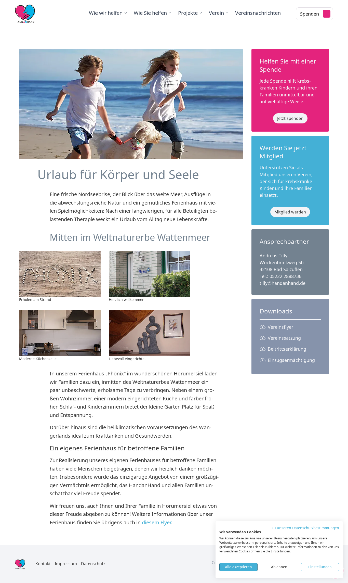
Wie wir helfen (106, 12)
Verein (216, 12)
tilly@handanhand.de (282, 283)
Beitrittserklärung (287, 349)
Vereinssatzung (284, 338)
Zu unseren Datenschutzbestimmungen (305, 527)
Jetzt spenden (290, 118)
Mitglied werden (290, 212)
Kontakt (43, 563)
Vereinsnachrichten (258, 12)
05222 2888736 (285, 276)
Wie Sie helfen (150, 12)
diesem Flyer (156, 522)
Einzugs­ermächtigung (291, 360)
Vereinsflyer (280, 327)
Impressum (66, 563)
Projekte (188, 12)
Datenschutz (93, 563)
